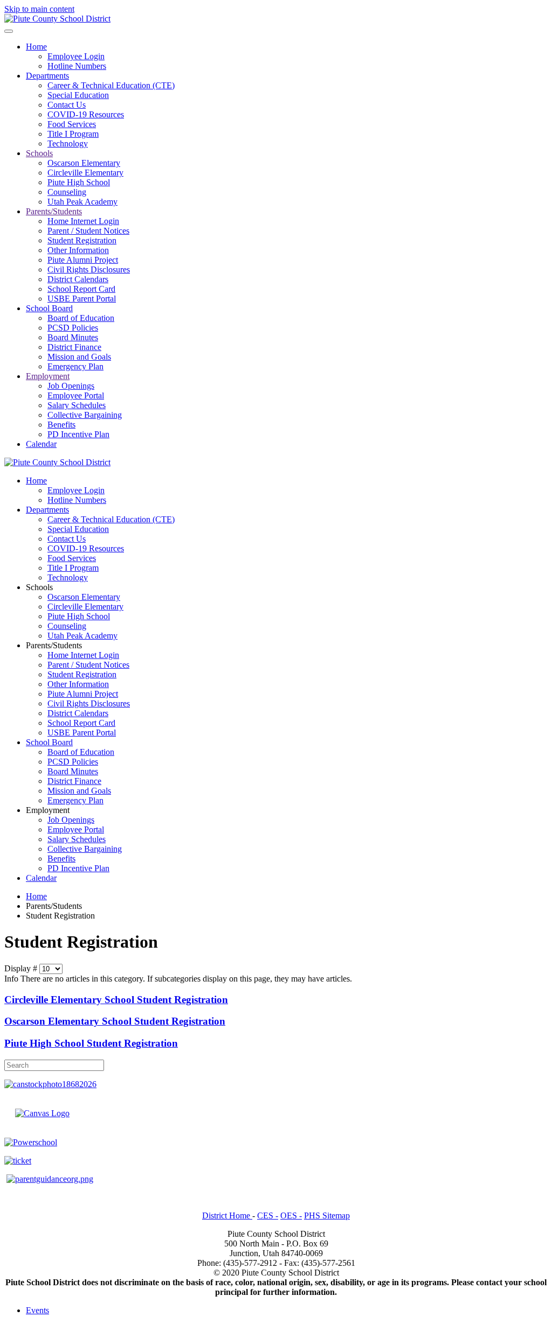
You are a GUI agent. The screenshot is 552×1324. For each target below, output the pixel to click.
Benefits (61, 424)
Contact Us (66, 104)
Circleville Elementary (85, 172)
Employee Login (76, 56)
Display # (21, 968)
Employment (48, 376)
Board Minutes (72, 337)
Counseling (66, 192)
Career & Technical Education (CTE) (111, 85)
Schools (39, 153)
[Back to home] (57, 18)
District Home (227, 1215)
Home (36, 46)
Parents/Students (54, 211)
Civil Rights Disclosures (88, 269)
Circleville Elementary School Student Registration (116, 999)
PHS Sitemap (327, 1215)
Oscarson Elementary (83, 162)
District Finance (74, 347)
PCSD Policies (72, 327)
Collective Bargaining (84, 414)
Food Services (71, 124)
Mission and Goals (79, 356)
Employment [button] (48, 810)
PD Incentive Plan (78, 434)
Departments (47, 75)
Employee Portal (75, 395)
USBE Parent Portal (81, 298)
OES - (291, 1215)
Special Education (78, 95)
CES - (267, 1215)
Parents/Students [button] (54, 645)
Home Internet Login (83, 221)
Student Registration (81, 240)
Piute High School (78, 182)
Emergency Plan (75, 366)
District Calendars (77, 279)
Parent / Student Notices (88, 230)
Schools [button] (39, 587)
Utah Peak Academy (82, 201)
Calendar (41, 444)
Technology (67, 143)
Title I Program (73, 133)
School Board (49, 308)
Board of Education (80, 318)
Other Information (78, 250)
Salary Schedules (76, 405)
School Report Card (81, 288)
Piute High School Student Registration (91, 1043)
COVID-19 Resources (85, 114)
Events (37, 1310)
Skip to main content (39, 8)
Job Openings (70, 385)
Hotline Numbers (76, 66)
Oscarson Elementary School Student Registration (114, 1021)
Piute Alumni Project (82, 259)
